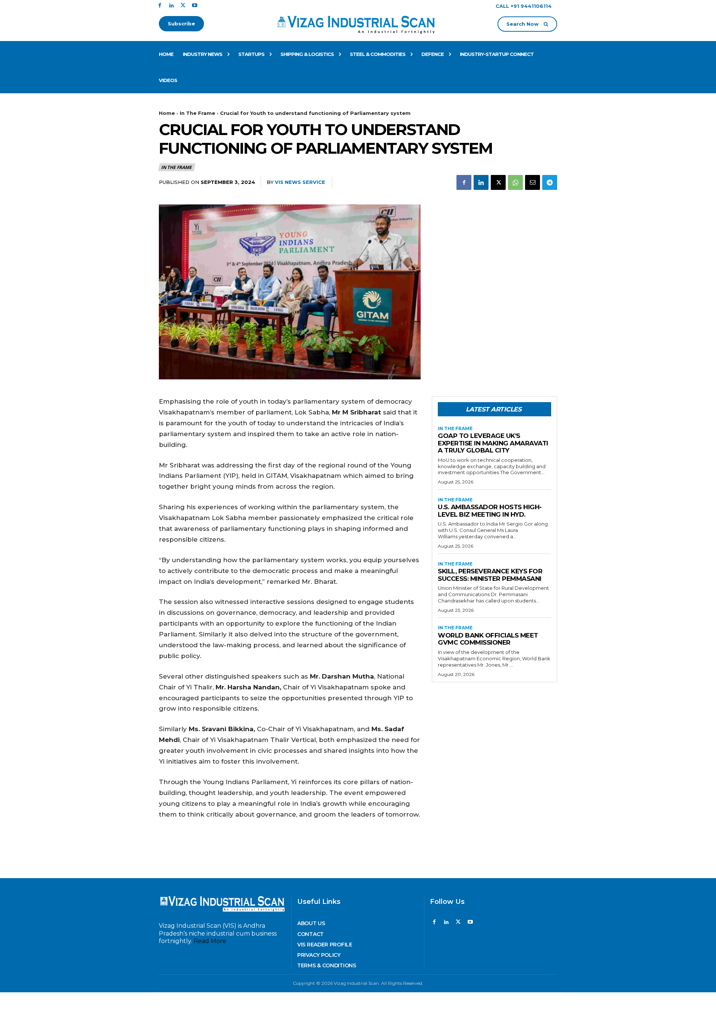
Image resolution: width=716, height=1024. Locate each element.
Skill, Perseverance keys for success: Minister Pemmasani (490, 574)
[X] (183, 6)
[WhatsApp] (515, 182)
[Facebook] (160, 6)
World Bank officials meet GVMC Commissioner (488, 639)
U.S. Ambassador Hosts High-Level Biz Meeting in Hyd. (490, 510)
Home (167, 113)
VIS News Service (300, 182)
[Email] (532, 182)
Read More (210, 941)
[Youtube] (194, 6)
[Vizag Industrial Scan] (358, 23)
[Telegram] (549, 182)
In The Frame (197, 113)
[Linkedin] (171, 6)
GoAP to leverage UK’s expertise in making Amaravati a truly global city (493, 443)
